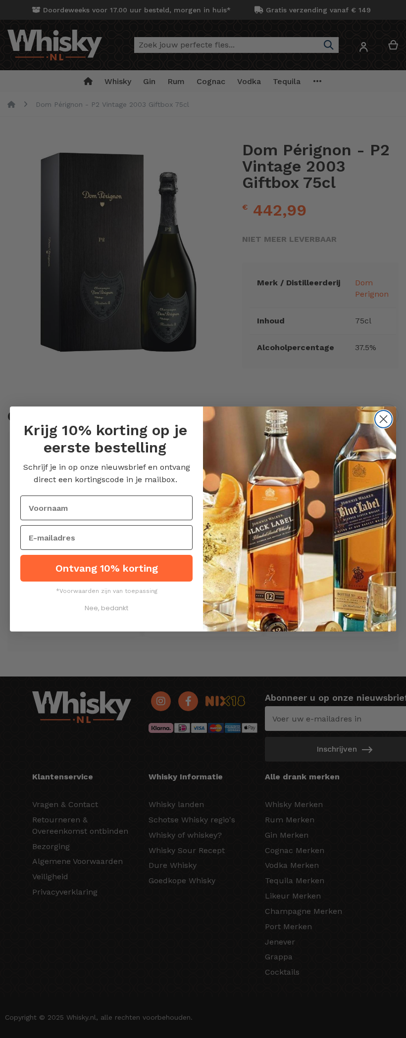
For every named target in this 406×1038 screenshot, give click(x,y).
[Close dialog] (383, 419)
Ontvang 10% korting (106, 568)
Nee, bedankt (106, 608)
